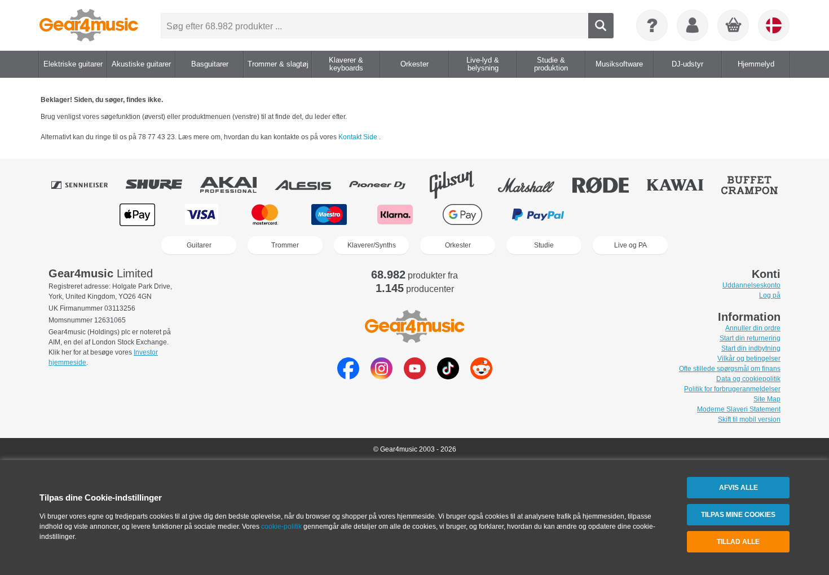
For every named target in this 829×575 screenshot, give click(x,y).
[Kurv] (733, 26)
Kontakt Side (358, 137)
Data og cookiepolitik (748, 379)
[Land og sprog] (774, 25)
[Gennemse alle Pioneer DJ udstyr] (385, 185)
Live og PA (630, 245)
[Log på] (692, 25)
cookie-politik (281, 526)
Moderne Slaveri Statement (739, 409)
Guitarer (199, 245)
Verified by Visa (690, 214)
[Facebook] (348, 376)
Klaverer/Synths (371, 245)
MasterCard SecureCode (617, 214)
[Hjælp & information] (652, 25)
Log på (770, 295)
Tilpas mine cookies (738, 515)
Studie (544, 245)
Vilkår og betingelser (749, 358)
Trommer (285, 245)
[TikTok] (448, 376)
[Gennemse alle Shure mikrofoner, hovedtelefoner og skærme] (162, 185)
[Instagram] (382, 376)
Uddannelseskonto (751, 285)
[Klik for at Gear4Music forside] (88, 25)
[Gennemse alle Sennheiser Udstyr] (87, 185)
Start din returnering (750, 338)
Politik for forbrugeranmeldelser (732, 389)
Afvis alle (738, 488)
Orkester (458, 245)
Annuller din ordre (753, 328)
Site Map (767, 399)
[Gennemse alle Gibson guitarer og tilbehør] (459, 185)
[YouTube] (415, 376)
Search (601, 25)
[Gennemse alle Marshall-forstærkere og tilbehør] (534, 185)
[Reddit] (481, 376)
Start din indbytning (751, 348)
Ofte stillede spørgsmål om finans (730, 369)
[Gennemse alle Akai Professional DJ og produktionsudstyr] (236, 185)
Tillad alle (738, 542)
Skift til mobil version (749, 419)
